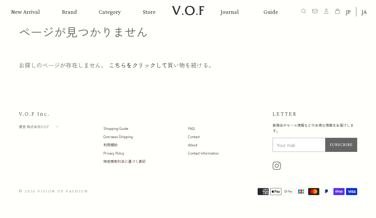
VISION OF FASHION (63, 191)
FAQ (191, 128)
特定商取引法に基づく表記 (124, 161)
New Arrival (25, 12)
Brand (69, 12)
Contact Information (203, 152)
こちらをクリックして (138, 65)
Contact (194, 136)
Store (149, 12)
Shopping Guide (115, 128)
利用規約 (110, 144)
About (192, 144)
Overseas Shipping (118, 136)
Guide (270, 12)
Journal (230, 12)
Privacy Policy (113, 152)
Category (110, 12)
